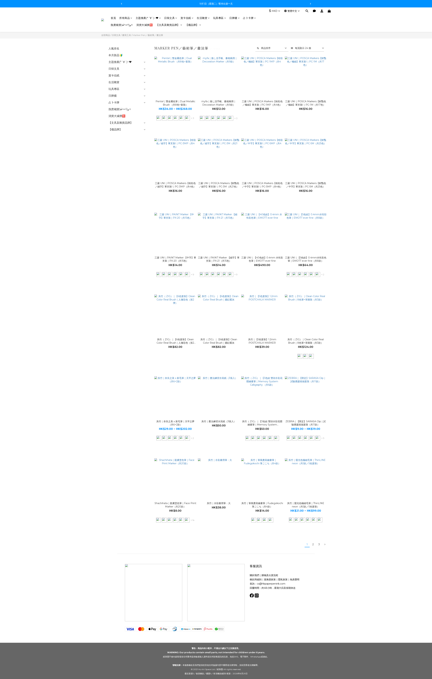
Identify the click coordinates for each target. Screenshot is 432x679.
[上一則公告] (121, 3)
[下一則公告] (310, 3)
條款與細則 (256, 579)
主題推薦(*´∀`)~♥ (147, 18)
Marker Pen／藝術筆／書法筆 (148, 35)
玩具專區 (218, 18)
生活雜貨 (202, 18)
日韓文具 (169, 18)
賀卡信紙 (186, 18)
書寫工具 (126, 35)
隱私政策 (283, 579)
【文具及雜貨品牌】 (168, 25)
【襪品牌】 (192, 25)
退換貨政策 (270, 579)
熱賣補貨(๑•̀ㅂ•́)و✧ (122, 25)
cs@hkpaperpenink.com (271, 583)
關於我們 (254, 575)
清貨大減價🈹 (144, 25)
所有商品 (124, 18)
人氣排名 (114, 48)
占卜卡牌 (248, 18)
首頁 (113, 18)
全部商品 (105, 35)
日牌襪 (233, 18)
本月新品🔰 (116, 55)
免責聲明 (294, 579)
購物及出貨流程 (270, 575)
